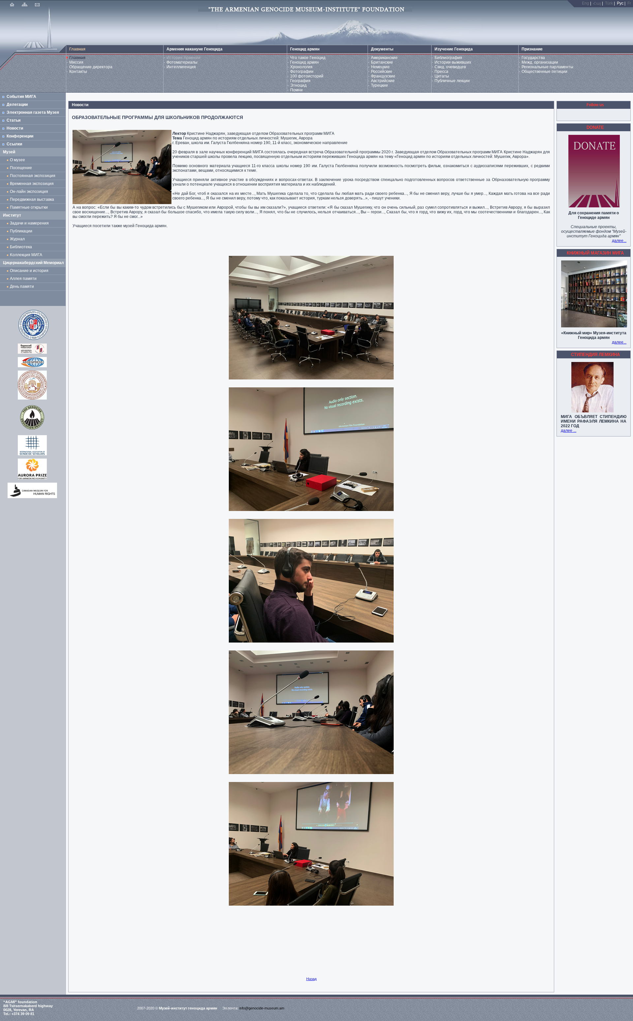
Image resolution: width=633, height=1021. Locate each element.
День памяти (22, 286)
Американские (384, 57)
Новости (15, 128)
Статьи (13, 120)
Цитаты (442, 76)
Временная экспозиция (32, 183)
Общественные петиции (544, 71)
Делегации (17, 104)
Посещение (21, 167)
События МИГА (21, 96)
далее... (619, 240)
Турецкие (379, 85)
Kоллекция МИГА (26, 255)
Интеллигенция (181, 67)
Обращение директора (90, 67)
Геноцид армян (304, 62)
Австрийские (383, 80)
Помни (296, 90)
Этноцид (298, 85)
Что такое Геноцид (307, 57)
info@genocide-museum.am (261, 1008)
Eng (585, 3)
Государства (533, 57)
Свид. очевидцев (450, 67)
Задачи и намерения (29, 223)
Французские (383, 76)
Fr (629, 3)
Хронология (301, 67)
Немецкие (380, 67)
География (300, 80)
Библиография (448, 57)
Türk (609, 3)
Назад (311, 979)
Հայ (597, 3)
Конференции (20, 136)
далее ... (568, 430)
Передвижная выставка (33, 199)
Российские (381, 71)
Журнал (18, 239)
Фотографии (302, 71)
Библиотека (21, 247)
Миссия (76, 62)
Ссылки (14, 144)
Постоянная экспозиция (32, 175)
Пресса (441, 71)
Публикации (21, 231)
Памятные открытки (30, 207)
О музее (17, 160)
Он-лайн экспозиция (30, 191)
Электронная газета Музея (33, 112)
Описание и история (29, 270)
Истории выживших (453, 62)
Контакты (78, 71)
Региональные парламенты (547, 67)
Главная (77, 57)
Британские (382, 62)
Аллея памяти (23, 278)
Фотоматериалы (181, 62)
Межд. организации (540, 62)
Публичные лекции (452, 80)
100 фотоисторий (306, 76)
